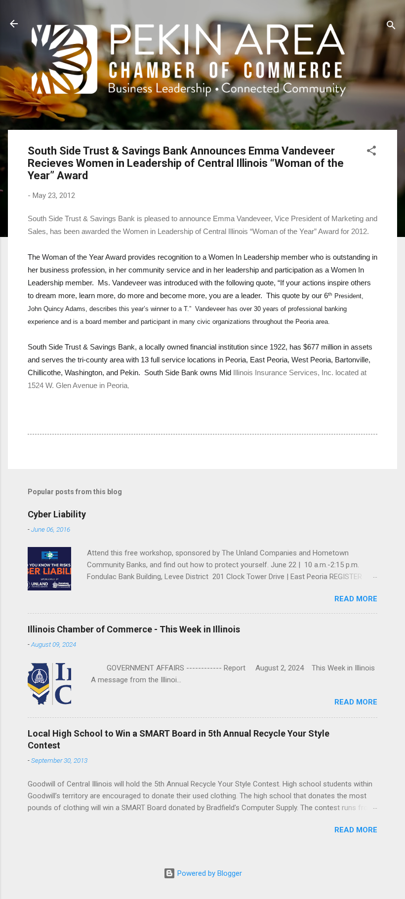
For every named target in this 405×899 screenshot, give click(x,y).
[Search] (391, 27)
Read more (355, 598)
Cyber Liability (57, 514)
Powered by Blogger (208, 873)
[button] (371, 152)
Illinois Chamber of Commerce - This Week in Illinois (134, 629)
